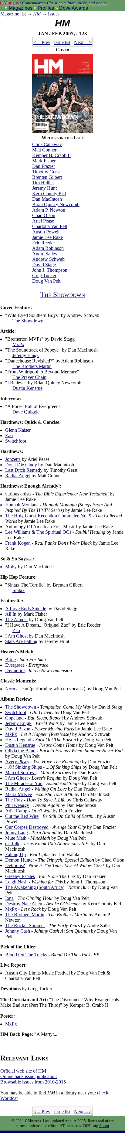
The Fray (14, 799)
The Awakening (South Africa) (34, 887)
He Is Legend (18, 739)
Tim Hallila (43, 182)
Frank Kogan (18, 543)
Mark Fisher (44, 160)
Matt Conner (44, 149)
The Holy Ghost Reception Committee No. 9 (48, 515)
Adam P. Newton (48, 210)
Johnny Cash (17, 931)
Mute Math (15, 838)
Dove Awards (73, 8)
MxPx (18, 344)
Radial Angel (17, 475)
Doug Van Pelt (46, 281)
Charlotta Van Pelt (49, 226)
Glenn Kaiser (18, 430)
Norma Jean (16, 688)
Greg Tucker (44, 275)
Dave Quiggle (25, 411)
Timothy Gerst (46, 171)
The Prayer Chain (29, 377)
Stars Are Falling (21, 641)
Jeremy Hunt (44, 188)
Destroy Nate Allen (23, 903)
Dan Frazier (43, 166)
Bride (10, 659)
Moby (11, 566)
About (104, 1125)
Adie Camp (16, 810)
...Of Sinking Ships (23, 767)
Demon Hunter (19, 860)
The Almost (16, 619)
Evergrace (15, 665)
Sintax (18, 590)
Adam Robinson (48, 248)
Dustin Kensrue (27, 388)
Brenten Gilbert (47, 177)
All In (10, 614)
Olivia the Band (20, 750)
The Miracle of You (23, 783)
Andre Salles (44, 253)
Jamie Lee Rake (47, 237)
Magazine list (13, 13)
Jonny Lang (16, 832)
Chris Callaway (47, 144)
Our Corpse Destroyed (27, 827)
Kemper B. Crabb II (51, 155)
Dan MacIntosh (47, 199)
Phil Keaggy (17, 805)
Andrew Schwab (48, 259)
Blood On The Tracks (26, 954)
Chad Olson (43, 215)
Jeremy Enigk (25, 355)
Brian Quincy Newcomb (55, 204)
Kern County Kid (49, 193)
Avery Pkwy (17, 761)
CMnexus (9, 2)
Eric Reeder (43, 242)
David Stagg (44, 264)
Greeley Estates (20, 876)
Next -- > (83, 42)
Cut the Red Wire (22, 816)
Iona (9, 898)
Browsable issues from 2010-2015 (33, 1081)
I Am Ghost (16, 635)
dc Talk (12, 843)
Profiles (46, 8)
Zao (9, 435)
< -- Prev (41, 42)
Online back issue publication (28, 1076)
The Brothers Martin (32, 366)
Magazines (20, 8)
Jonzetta (13, 459)
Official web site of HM (23, 1070)
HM (37, 13)
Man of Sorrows (20, 772)
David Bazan (17, 728)
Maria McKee (18, 794)
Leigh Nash (16, 881)
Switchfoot (15, 441)
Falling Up (15, 854)
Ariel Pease (43, 220)
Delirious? (15, 865)
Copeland (14, 717)
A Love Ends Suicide (25, 608)
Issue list (62, 42)
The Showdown (62, 294)
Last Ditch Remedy (23, 470)
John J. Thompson (49, 270)
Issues (53, 13)
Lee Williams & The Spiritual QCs (38, 532)
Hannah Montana (22, 504)
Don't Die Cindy (21, 464)
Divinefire (15, 670)
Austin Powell (45, 231)
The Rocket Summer (25, 925)
